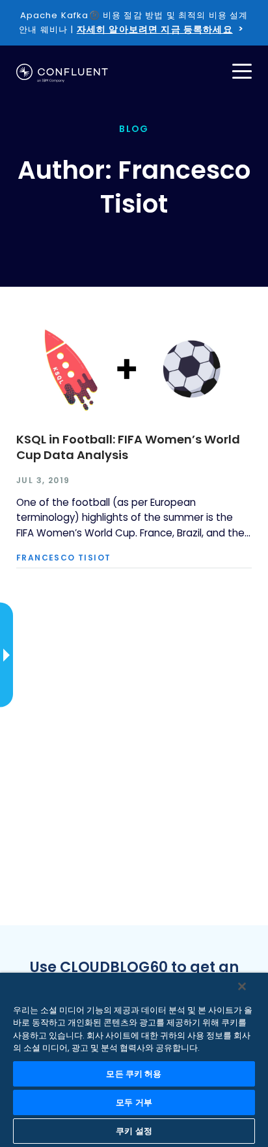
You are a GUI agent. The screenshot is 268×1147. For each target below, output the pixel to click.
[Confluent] (62, 73)
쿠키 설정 (134, 1131)
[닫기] (242, 986)
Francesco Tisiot (63, 557)
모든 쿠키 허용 (133, 1074)
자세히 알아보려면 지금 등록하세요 (155, 29)
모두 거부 (134, 1102)
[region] (134, 1060)
